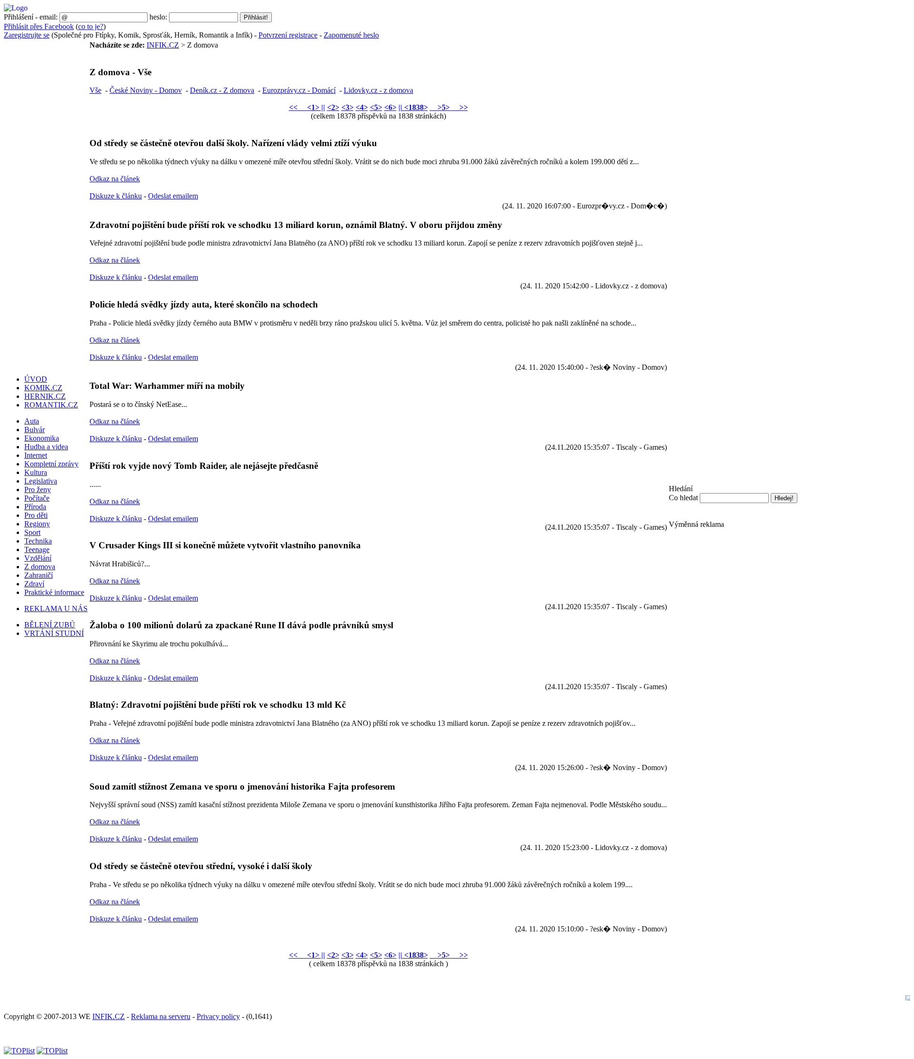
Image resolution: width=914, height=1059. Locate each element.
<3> (347, 107)
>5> (441, 107)
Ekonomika (41, 438)
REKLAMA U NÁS (56, 608)
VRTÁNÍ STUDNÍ (54, 633)
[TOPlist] (19, 1051)
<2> (333, 107)
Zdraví (34, 584)
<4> (362, 107)
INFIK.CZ (163, 45)
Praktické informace (54, 592)
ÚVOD (35, 379)
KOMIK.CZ (43, 388)
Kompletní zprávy (51, 464)
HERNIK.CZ (45, 396)
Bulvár (34, 430)
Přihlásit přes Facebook (39, 26)
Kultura (35, 472)
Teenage (37, 549)
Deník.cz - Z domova (222, 90)
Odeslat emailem (173, 196)
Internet (35, 455)
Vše (95, 90)
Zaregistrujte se (27, 35)
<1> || (316, 107)
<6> (390, 107)
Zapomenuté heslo (351, 35)
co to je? (90, 26)
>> (460, 107)
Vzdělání (37, 558)
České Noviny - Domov (145, 90)
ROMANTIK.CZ (51, 405)
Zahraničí (38, 575)
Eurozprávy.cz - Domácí (299, 90)
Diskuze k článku (115, 196)
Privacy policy (218, 1016)
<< (298, 107)
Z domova (39, 567)
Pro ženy (37, 489)
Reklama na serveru (160, 1016)
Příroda (35, 507)
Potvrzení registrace (288, 35)
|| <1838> (413, 107)
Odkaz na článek (114, 179)
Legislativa (40, 481)
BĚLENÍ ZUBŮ (49, 625)
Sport (32, 532)
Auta (31, 421)
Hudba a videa (46, 447)
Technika (38, 541)
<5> (376, 107)
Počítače (37, 498)
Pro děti (36, 515)
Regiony (37, 524)
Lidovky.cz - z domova (378, 90)
